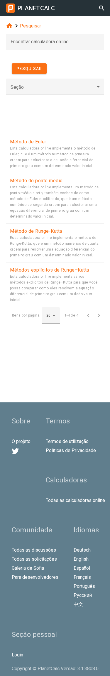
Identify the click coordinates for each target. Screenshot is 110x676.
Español (82, 568)
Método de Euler (28, 142)
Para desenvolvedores (35, 577)
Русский (83, 595)
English (81, 559)
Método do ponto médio (36, 180)
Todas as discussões (34, 550)
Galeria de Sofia (28, 568)
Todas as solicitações (34, 559)
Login (17, 655)
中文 (78, 604)
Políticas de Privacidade (71, 450)
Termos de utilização (67, 441)
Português (84, 586)
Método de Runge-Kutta (36, 231)
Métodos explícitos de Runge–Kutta (49, 270)
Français (82, 577)
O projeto (21, 441)
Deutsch (82, 550)
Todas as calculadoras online (75, 500)
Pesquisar (30, 26)
